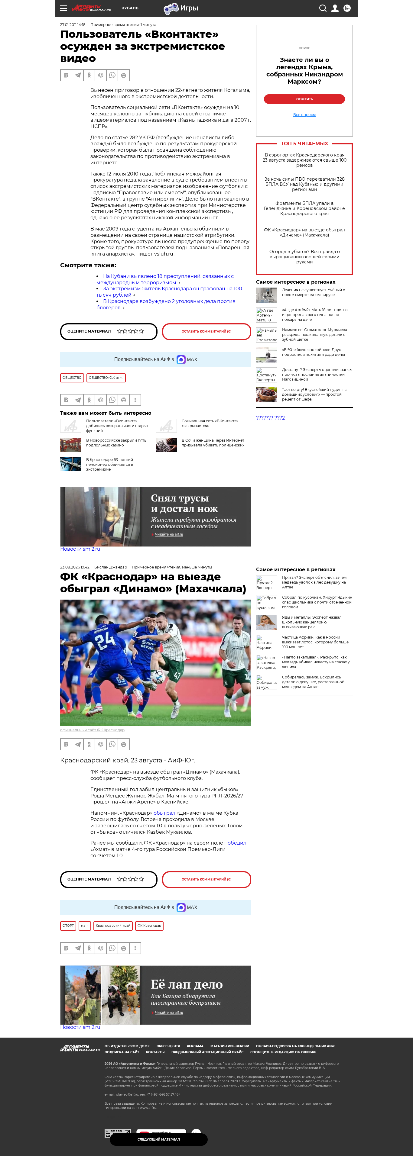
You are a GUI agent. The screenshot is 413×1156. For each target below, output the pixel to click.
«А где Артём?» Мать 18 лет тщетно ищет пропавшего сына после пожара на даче (315, 315)
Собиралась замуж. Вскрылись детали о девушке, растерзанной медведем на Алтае (313, 682)
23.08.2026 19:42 (74, 567)
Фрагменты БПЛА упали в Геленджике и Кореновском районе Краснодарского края (304, 208)
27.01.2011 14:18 (73, 24)
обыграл (163, 813)
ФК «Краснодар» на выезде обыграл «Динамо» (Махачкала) (304, 232)
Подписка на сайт (122, 1052)
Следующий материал (159, 1140)
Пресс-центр (168, 1046)
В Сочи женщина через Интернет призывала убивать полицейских (213, 442)
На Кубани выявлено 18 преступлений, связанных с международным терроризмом (165, 279)
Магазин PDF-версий (229, 1046)
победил (235, 843)
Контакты (155, 1052)
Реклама (195, 1046)
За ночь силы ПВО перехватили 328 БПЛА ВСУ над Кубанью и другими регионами (305, 184)
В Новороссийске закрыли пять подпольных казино (116, 442)
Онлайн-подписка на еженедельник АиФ (295, 1046)
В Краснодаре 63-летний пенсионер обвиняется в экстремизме (109, 464)
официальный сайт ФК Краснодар (92, 730)
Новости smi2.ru (80, 549)
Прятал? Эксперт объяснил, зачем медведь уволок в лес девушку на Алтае (314, 582)
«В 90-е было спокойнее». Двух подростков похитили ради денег (314, 352)
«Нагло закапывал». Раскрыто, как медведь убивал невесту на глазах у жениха (316, 662)
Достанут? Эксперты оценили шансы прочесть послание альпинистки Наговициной (317, 374)
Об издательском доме (127, 1046)
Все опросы (304, 115)
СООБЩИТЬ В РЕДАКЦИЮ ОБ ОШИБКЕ (283, 1052)
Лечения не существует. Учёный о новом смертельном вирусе (313, 292)
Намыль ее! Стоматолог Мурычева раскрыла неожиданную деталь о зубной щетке (314, 334)
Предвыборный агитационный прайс (207, 1052)
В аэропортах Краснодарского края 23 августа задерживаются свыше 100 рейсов (304, 160)
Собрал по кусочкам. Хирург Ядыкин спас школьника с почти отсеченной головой (317, 602)
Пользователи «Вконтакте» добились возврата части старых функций (117, 426)
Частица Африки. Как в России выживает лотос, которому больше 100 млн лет (315, 642)
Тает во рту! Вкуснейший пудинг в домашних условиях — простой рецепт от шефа (314, 394)
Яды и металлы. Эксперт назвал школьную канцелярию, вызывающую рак (312, 622)
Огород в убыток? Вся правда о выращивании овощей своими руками (304, 257)
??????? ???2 (270, 418)
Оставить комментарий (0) (207, 331)
